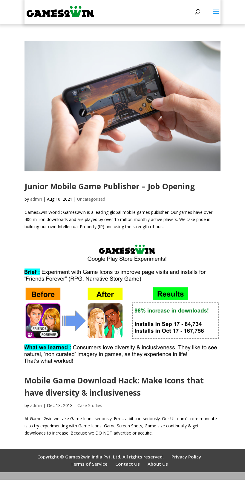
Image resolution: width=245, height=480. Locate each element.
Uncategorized (91, 199)
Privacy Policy (186, 457)
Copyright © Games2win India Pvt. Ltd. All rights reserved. (100, 457)
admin (36, 199)
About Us (158, 464)
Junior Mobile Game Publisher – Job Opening (109, 186)
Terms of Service (89, 464)
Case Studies (89, 405)
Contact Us (127, 464)
